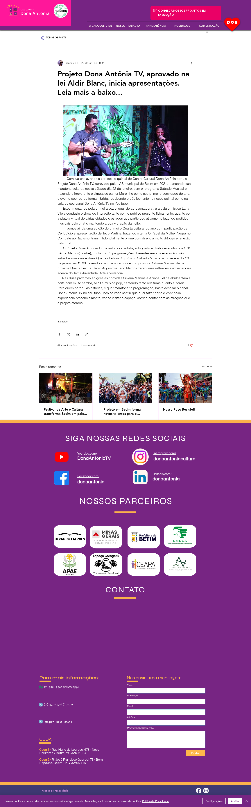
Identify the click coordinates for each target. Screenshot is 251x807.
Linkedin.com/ (162, 474)
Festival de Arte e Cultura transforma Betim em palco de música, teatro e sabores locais (65, 411)
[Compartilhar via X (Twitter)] (68, 334)
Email (130, 706)
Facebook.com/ (88, 476)
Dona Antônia (35, 13)
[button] (100, 24)
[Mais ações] (191, 63)
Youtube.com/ (87, 453)
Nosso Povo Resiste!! (179, 409)
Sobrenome (132, 695)
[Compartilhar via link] (86, 334)
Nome (130, 685)
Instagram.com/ (164, 453)
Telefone (131, 717)
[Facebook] (198, 790)
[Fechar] (246, 801)
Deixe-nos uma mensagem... (140, 728)
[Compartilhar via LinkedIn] (77, 334)
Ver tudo (207, 366)
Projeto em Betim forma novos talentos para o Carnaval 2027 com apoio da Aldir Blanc (123, 411)
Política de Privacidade (155, 801)
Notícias (63, 321)
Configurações (214, 801)
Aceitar (235, 801)
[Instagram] (206, 790)
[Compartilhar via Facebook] (59, 334)
